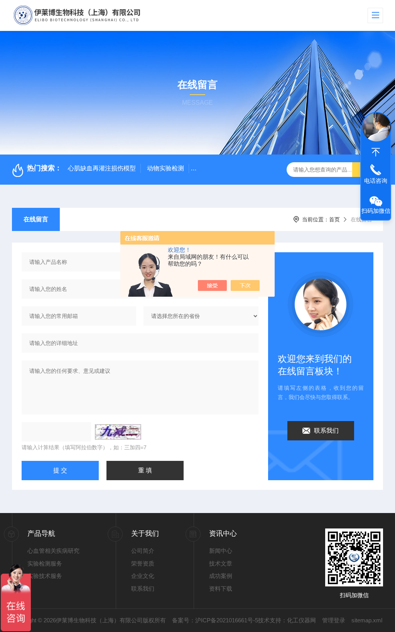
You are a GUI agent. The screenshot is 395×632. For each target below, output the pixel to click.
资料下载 (220, 588)
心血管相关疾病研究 (53, 550)
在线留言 (36, 219)
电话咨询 (375, 180)
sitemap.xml (366, 620)
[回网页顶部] (375, 152)
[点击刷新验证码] (118, 432)
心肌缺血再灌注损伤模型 (102, 168)
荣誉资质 (142, 563)
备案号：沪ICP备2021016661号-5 (215, 620)
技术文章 (220, 563)
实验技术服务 (44, 576)
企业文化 (142, 576)
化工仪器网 (301, 620)
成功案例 (220, 576)
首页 (334, 219)
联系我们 (326, 430)
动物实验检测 (165, 168)
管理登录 (333, 620)
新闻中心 (220, 550)
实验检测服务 (44, 563)
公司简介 (142, 550)
